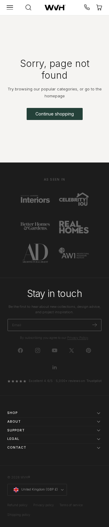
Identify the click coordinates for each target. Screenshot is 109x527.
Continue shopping (54, 113)
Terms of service (71, 505)
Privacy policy (43, 505)
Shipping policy (18, 515)
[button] (10, 7)
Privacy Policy (77, 338)
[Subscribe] (95, 324)
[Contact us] (87, 7)
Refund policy (17, 505)
